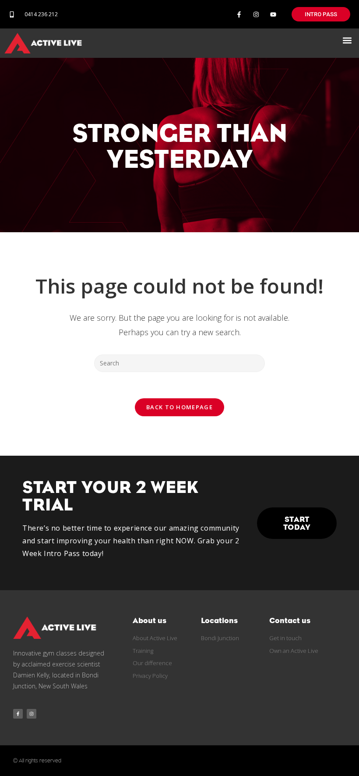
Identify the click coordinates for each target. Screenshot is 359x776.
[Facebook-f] (238, 14)
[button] (347, 40)
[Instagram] (256, 14)
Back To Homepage (179, 407)
